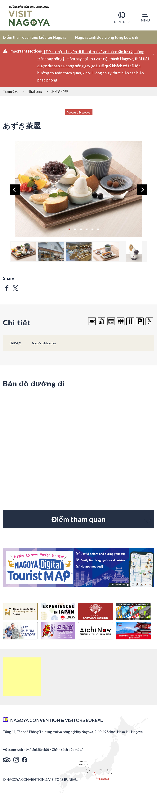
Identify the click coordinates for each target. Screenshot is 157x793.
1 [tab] (69, 229)
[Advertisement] (22, 676)
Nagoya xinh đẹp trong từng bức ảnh (106, 37)
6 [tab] (98, 229)
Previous (15, 189)
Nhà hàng (34, 91)
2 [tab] (75, 229)
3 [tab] (81, 229)
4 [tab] (86, 229)
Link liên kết (40, 749)
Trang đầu (10, 91)
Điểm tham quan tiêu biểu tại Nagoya (34, 37)
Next (142, 189)
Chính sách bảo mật (66, 749)
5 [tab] (92, 229)
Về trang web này (16, 749)
